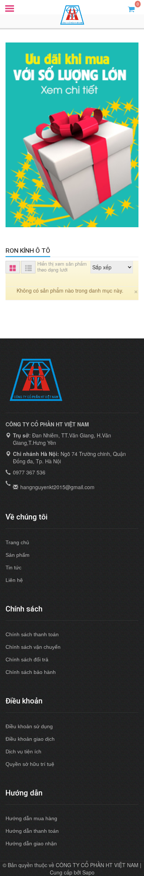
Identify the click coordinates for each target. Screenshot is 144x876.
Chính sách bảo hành (31, 672)
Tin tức (13, 567)
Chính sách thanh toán (32, 634)
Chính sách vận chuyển (33, 647)
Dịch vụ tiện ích (23, 751)
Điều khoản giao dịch (30, 739)
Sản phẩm (18, 555)
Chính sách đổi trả (27, 659)
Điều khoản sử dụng (29, 726)
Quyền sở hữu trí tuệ (30, 764)
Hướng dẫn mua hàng (31, 818)
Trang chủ (17, 542)
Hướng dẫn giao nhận (31, 843)
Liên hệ (14, 580)
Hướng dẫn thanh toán (32, 831)
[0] (131, 8)
